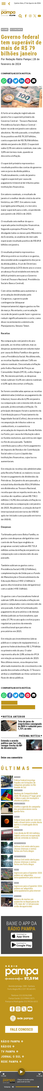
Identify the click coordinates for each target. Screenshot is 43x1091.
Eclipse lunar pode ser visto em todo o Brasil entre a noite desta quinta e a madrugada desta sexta (28, 823)
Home (4, 29)
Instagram (30, 16)
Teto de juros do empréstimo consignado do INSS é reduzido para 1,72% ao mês (30, 725)
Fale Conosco (21, 1029)
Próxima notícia (29, 735)
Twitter (35, 16)
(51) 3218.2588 (25, 995)
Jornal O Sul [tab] (11, 1056)
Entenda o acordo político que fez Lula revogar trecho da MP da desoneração (11, 744)
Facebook (25, 16)
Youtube (39, 16)
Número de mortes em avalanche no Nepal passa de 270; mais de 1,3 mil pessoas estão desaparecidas (26, 903)
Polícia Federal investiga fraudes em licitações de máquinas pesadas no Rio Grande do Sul (25, 784)
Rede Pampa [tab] (9, 1061)
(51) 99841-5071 (28, 998)
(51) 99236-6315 (31, 1001)
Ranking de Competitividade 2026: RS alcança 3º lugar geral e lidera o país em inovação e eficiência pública (27, 797)
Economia (16, 29)
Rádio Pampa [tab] (10, 1041)
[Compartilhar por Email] (33, 81)
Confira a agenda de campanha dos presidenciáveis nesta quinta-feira (27, 809)
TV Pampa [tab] (8, 1051)
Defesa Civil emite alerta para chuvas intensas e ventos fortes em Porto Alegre (26, 848)
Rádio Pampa (8, 13)
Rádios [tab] (6, 1046)
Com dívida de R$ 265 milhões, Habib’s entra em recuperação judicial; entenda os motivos (27, 835)
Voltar (10, 702)
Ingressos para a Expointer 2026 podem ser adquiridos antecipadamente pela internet (28, 875)
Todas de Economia (18, 707)
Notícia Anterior (14, 716)
